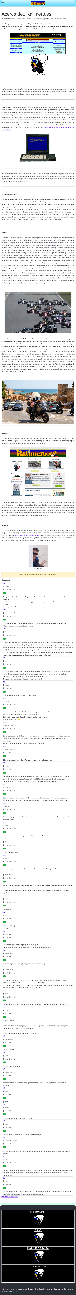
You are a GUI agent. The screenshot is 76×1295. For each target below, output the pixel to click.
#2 (4, 1156)
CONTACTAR (38, 1266)
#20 (4, 822)
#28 (4, 658)
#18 (4, 855)
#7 (4, 1069)
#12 (4, 966)
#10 (4, 1007)
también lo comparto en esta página (27, 535)
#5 (4, 1104)
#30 (4, 609)
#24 (4, 746)
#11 (4, 990)
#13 (4, 950)
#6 (4, 1088)
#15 (4, 912)
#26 (4, 698)
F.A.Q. (38, 1230)
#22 (4, 784)
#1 (4, 1178)
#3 (4, 1137)
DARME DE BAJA (38, 1248)
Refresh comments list (10, 1197)
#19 (4, 838)
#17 (4, 871)
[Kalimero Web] (38, 3)
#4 (4, 1121)
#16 (4, 895)
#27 (4, 682)
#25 (4, 722)
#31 (4, 583)
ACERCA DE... (38, 1212)
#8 (4, 1052)
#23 (4, 763)
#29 (4, 628)
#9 (4, 1036)
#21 (4, 803)
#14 (4, 931)
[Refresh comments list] (12, 580)
